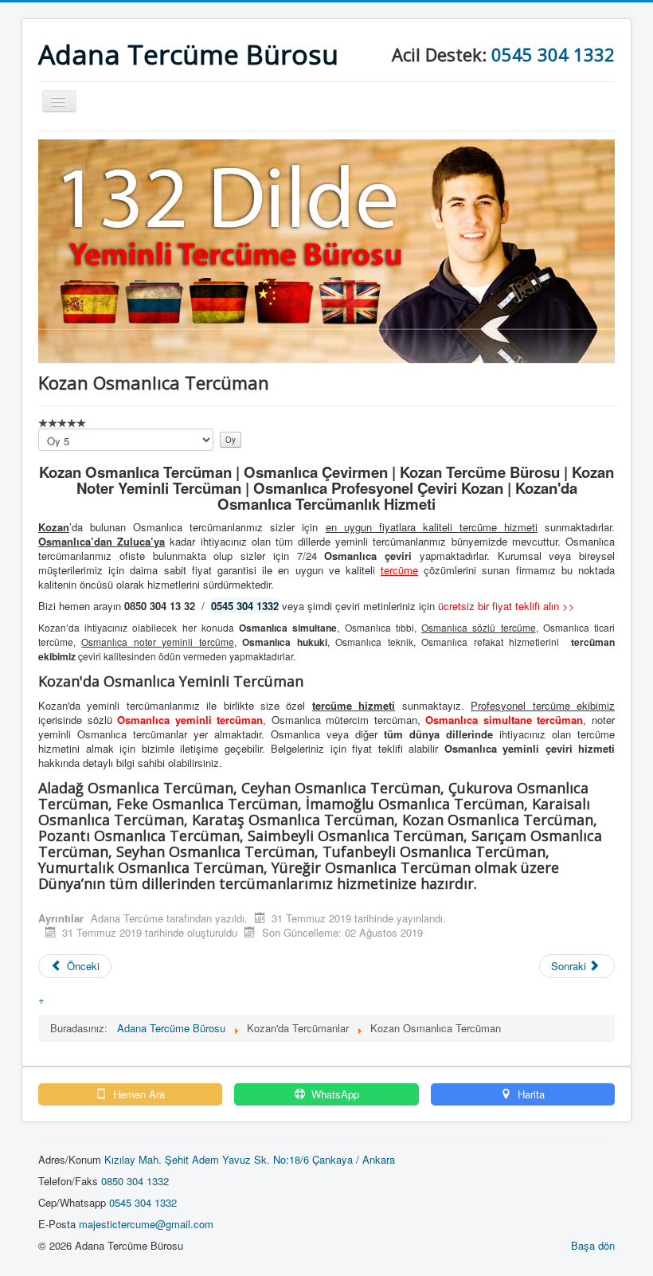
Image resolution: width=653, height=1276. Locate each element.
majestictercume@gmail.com (146, 1223)
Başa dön (593, 1245)
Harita (529, 1094)
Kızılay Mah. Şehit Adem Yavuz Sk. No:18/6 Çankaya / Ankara (249, 1159)
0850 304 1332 (135, 1180)
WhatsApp (333, 1094)
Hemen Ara (137, 1094)
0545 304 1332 (553, 54)
